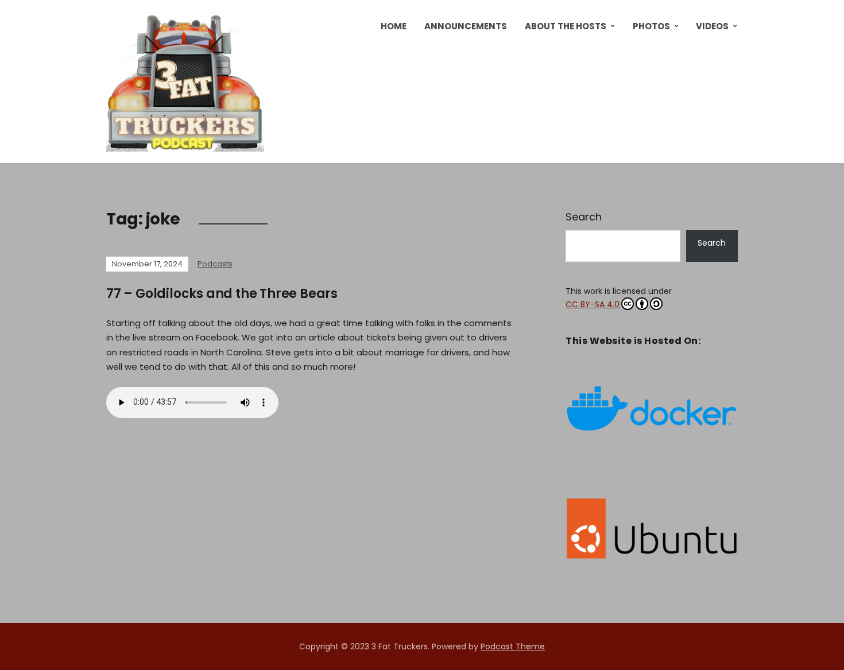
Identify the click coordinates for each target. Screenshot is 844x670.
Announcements (465, 26)
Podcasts (215, 263)
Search (584, 217)
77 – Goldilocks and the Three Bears (222, 294)
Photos (651, 26)
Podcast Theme (513, 646)
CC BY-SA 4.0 (593, 304)
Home (393, 26)
